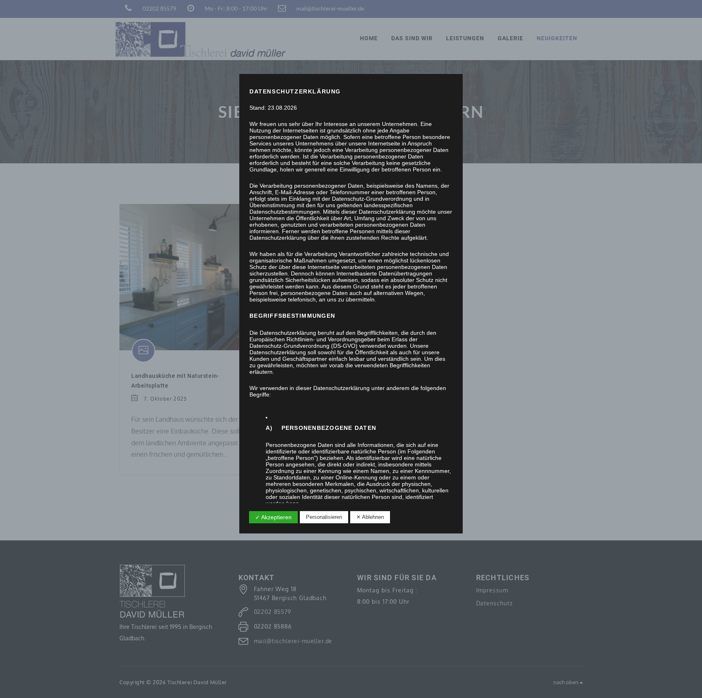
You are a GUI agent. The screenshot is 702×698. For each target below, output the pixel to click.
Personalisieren (324, 517)
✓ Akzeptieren (273, 517)
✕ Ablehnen (370, 517)
